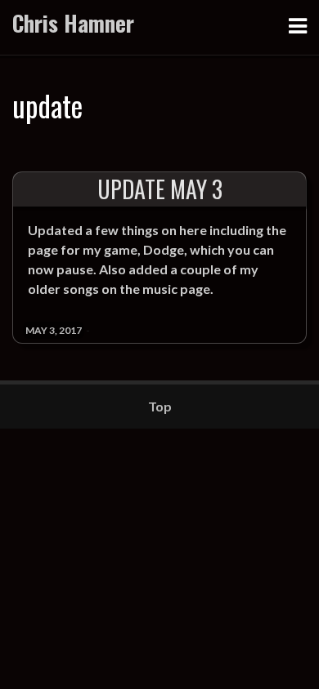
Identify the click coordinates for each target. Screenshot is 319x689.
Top (160, 406)
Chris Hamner (73, 23)
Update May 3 (159, 189)
